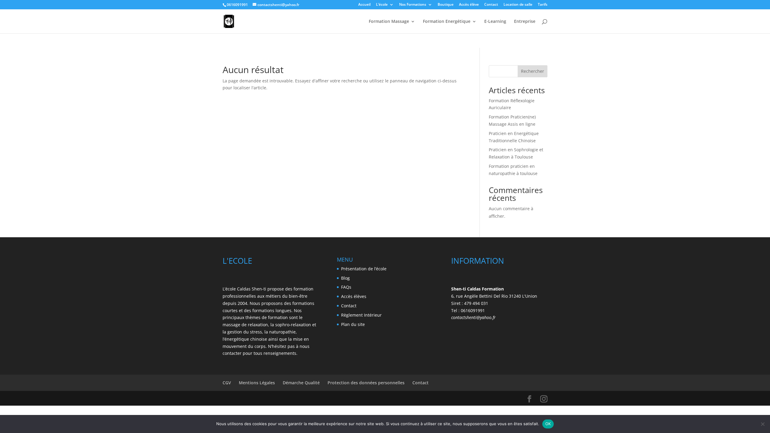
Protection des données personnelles (366, 382)
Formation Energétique (446, 21)
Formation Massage (389, 21)
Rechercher (532, 71)
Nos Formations (412, 5)
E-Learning (495, 21)
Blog (345, 278)
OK (548, 423)
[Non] (762, 424)
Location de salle (518, 5)
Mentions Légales (257, 382)
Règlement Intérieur (361, 315)
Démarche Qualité (301, 382)
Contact (491, 5)
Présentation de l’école (364, 269)
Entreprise (524, 21)
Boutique (446, 5)
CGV (227, 382)
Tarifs (542, 5)
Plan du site (353, 324)
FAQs (346, 287)
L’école (382, 5)
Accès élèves (353, 296)
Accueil (364, 5)
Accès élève (469, 5)
